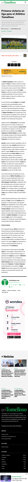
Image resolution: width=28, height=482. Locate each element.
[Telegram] (20, 284)
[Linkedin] (15, 284)
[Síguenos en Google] (6, 78)
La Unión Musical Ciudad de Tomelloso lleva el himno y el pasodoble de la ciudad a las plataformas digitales (7, 394)
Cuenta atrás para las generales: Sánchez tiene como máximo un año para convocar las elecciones (20, 373)
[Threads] (11, 286)
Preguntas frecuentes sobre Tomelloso (11, 426)
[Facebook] (9, 64)
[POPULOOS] (14, 74)
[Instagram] (13, 284)
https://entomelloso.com (14, 282)
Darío (19, 290)
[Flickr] (11, 284)
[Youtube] (9, 286)
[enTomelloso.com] (4, 283)
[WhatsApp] (19, 64)
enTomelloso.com (16, 28)
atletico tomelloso (11, 290)
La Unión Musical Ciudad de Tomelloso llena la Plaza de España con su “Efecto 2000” (20, 393)
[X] (12, 64)
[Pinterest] (15, 64)
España (15, 368)
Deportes (3, 31)
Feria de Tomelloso (18, 388)
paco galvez (5, 292)
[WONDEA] (14, 339)
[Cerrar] (26, 474)
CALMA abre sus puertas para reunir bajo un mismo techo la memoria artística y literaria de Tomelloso (7, 373)
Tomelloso (9, 31)
